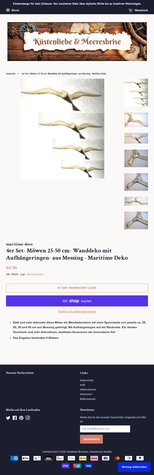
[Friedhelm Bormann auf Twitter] (8, 418)
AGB (82, 385)
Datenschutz (87, 380)
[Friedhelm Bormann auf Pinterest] (21, 418)
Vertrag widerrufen (134, 466)
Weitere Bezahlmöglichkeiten (77, 311)
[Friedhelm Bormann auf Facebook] (14, 418)
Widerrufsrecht (88, 389)
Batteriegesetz (88, 399)
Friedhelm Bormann (77, 451)
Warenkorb (141, 10)
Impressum (86, 394)
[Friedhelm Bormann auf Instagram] (27, 418)
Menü (15, 10)
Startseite (10, 73)
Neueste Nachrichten (20, 373)
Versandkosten (35, 274)
